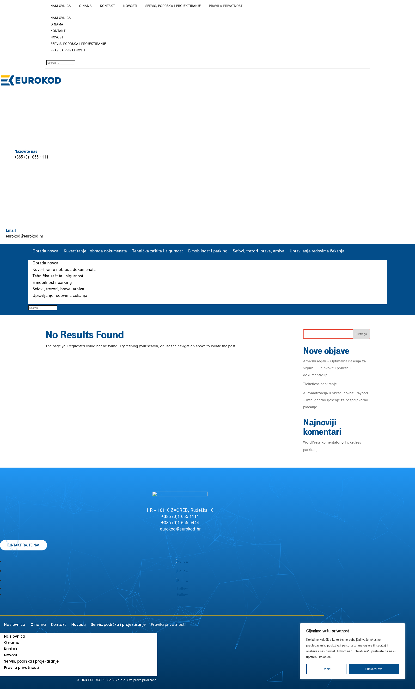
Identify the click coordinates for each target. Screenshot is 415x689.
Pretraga (361, 334)
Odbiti (326, 669)
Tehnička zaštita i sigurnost (157, 251)
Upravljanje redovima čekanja (317, 251)
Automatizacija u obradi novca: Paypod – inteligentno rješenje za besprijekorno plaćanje (335, 400)
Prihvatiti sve (374, 669)
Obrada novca (45, 251)
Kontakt (107, 6)
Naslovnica (60, 6)
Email (11, 230)
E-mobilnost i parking (207, 251)
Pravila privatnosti (226, 6)
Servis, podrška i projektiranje (173, 6)
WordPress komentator (322, 442)
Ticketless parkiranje (320, 384)
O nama (85, 6)
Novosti (130, 6)
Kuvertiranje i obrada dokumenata (95, 251)
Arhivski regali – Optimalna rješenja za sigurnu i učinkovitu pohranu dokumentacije (334, 368)
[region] (352, 651)
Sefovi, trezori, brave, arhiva (258, 251)
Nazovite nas (25, 151)
